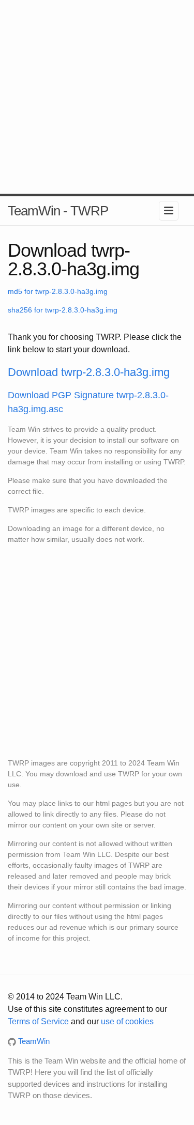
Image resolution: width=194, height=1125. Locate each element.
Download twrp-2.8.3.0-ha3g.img (89, 372)
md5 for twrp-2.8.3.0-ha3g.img (58, 291)
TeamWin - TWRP (58, 210)
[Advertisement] (97, 97)
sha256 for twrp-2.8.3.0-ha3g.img (62, 310)
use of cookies (127, 1021)
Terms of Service (38, 1021)
